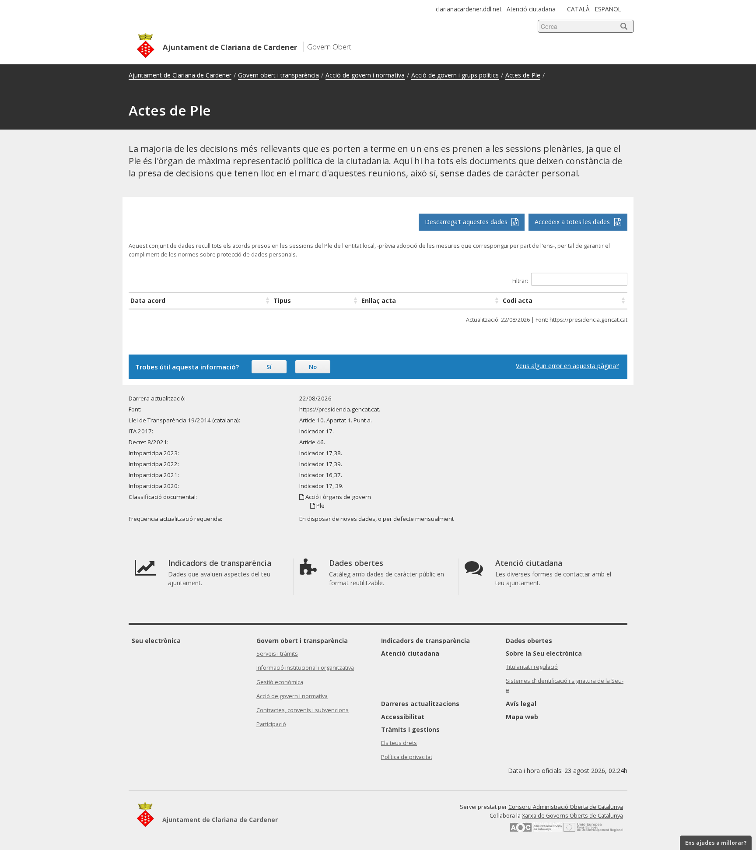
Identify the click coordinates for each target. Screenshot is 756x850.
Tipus (282, 300)
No (313, 367)
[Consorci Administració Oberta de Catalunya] (536, 830)
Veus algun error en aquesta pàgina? (567, 366)
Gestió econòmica (279, 682)
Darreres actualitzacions (420, 703)
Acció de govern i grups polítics (455, 75)
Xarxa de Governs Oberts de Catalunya (572, 815)
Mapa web (522, 717)
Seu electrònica (156, 640)
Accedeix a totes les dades (573, 222)
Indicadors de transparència (425, 640)
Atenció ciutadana (531, 9)
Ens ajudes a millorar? (715, 842)
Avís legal (521, 703)
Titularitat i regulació (532, 667)
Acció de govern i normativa (365, 75)
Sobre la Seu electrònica (544, 653)
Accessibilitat (402, 717)
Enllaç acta (378, 300)
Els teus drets (399, 743)
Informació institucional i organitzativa (305, 667)
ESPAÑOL (608, 9)
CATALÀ (578, 9)
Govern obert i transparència (278, 75)
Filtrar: (520, 281)
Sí (269, 367)
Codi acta (517, 300)
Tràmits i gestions (410, 729)
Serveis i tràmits (277, 653)
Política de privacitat (406, 757)
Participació (271, 724)
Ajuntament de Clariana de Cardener (180, 75)
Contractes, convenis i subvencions (302, 710)
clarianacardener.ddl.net (468, 9)
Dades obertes (529, 640)
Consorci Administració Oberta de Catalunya (565, 807)
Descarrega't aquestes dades (467, 222)
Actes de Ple (522, 75)
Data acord (147, 300)
